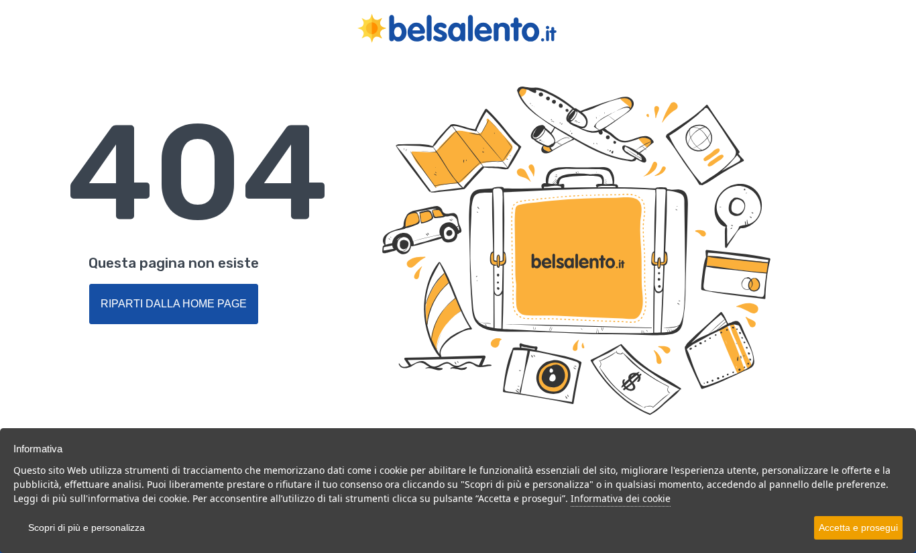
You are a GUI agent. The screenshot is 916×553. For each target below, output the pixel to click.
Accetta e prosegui (858, 527)
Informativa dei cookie (621, 498)
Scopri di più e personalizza (86, 527)
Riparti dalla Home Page (174, 303)
